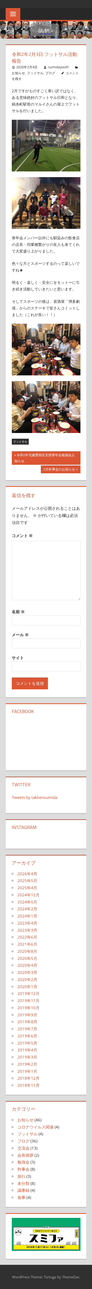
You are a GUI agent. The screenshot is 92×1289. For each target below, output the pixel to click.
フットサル (35, 73)
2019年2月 (27, 1064)
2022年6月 (27, 937)
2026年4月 (27, 873)
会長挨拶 (25, 1155)
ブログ (50, 73)
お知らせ (18, 73)
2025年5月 (27, 880)
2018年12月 (28, 1078)
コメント (22, 535)
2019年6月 (27, 1036)
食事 (21, 1197)
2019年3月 (27, 1057)
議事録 (23, 1190)
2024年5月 (27, 902)
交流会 (23, 1148)
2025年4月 (27, 887)
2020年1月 (27, 986)
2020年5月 (27, 958)
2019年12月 (28, 993)
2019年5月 (27, 1043)
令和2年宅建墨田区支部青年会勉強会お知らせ (44, 458)
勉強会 (23, 1162)
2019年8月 (27, 1021)
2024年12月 (28, 895)
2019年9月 (27, 1014)
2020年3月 (27, 972)
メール (20, 634)
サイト (18, 657)
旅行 (21, 1176)
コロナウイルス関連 (35, 1127)
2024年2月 (27, 909)
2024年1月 (27, 916)
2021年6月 (27, 944)
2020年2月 (27, 979)
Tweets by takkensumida (34, 797)
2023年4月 (27, 923)
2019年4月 (27, 1050)
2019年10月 (28, 1007)
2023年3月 (27, 930)
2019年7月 (27, 1028)
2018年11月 (28, 1085)
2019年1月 (27, 1071)
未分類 (23, 1183)
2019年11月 (28, 1000)
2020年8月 (27, 951)
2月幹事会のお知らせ (59, 470)
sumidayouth (58, 67)
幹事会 (23, 1169)
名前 (18, 611)
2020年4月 (27, 965)
